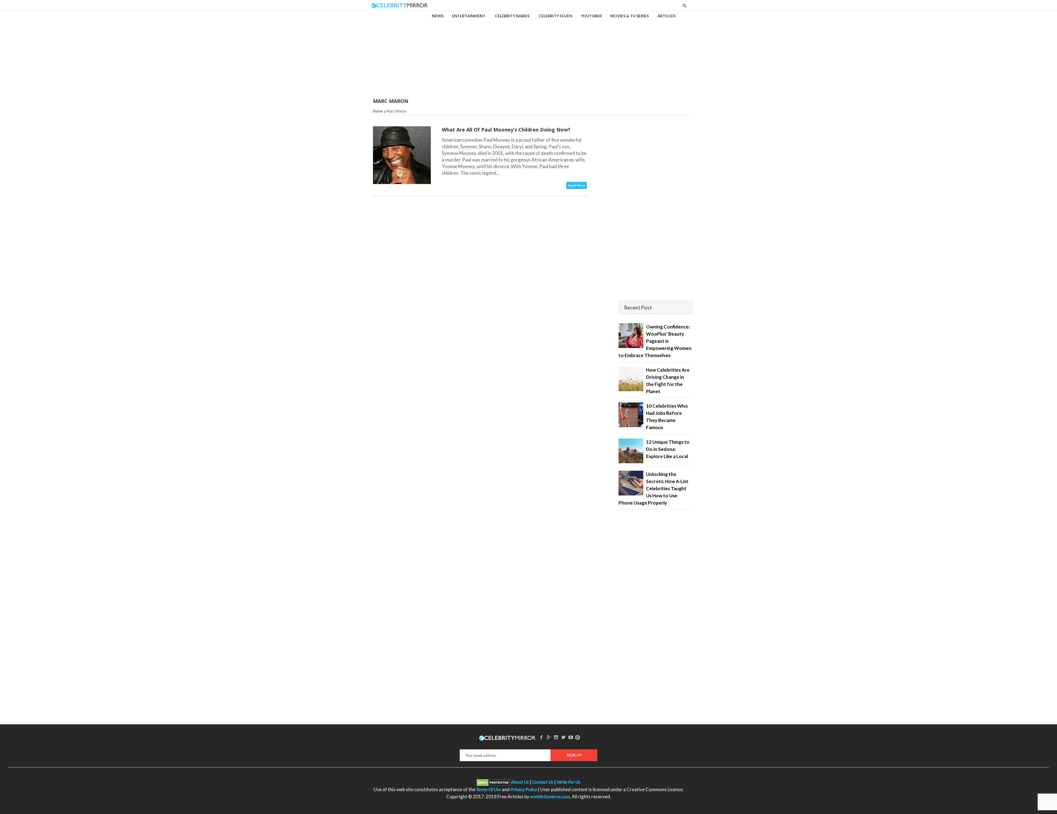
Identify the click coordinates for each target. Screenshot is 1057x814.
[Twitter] (563, 737)
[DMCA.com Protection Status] (493, 782)
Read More (576, 185)
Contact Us (542, 782)
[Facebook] (541, 737)
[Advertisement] (528, 50)
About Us (520, 782)
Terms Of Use (488, 789)
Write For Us (568, 782)
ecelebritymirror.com (550, 796)
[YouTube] (571, 737)
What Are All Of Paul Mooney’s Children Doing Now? (506, 129)
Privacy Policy (523, 789)
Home (378, 111)
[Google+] (548, 737)
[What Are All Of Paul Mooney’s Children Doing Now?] (402, 155)
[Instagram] (556, 737)
